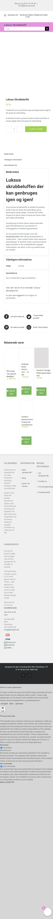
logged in (20, 295)
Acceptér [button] (4, 704)
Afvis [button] (11, 704)
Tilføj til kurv (36, 129)
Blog (24, 478)
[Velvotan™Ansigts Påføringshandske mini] (41, 358)
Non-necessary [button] (6, 764)
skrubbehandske (13, 237)
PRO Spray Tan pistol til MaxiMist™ (11, 373)
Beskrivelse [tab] (9, 154)
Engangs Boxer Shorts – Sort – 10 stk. (25, 366)
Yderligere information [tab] (13, 160)
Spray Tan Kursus (26, 484)
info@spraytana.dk (26, 6)
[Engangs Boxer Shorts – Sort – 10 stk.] (26, 355)
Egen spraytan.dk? (26, 471)
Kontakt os (42, 481)
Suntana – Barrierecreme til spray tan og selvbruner (27, 419)
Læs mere (19, 704)
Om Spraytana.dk (43, 474)
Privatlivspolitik (43, 492)
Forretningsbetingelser (43, 487)
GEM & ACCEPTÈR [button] (7, 782)
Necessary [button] (4, 745)
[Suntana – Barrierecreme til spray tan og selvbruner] (26, 407)
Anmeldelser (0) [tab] (10, 165)
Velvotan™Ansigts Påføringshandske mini (43, 372)
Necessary (7, 748)
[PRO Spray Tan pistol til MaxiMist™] (11, 358)
